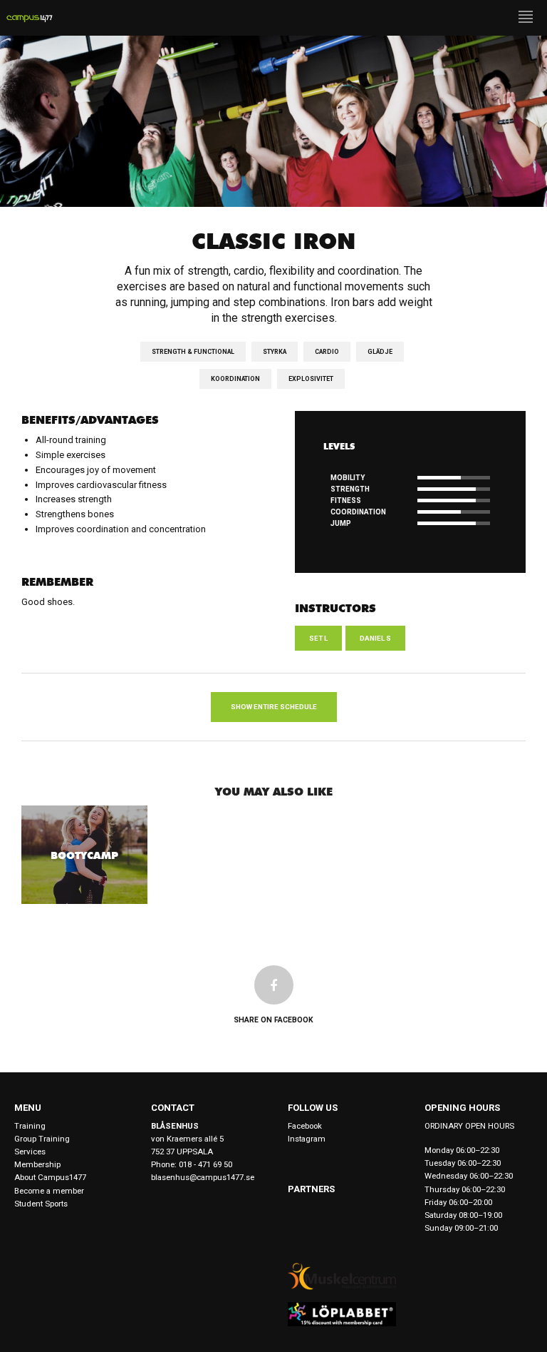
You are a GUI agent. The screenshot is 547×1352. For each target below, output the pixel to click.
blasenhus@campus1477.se (202, 1177)
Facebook (305, 1126)
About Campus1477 (50, 1177)
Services (30, 1152)
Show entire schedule (274, 707)
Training (30, 1126)
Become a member (49, 1191)
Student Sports (41, 1204)
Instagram (306, 1139)
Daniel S (375, 638)
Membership (37, 1164)
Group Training (42, 1139)
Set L (318, 638)
